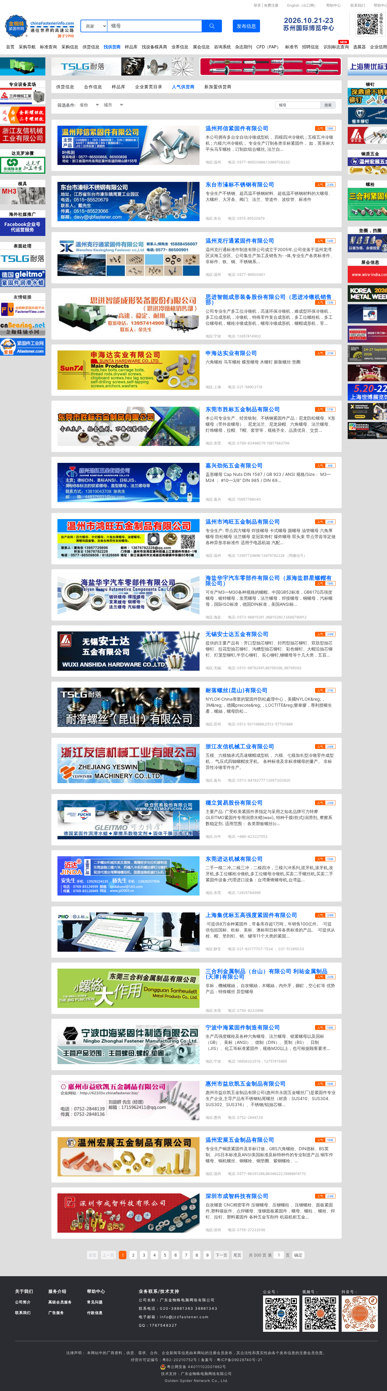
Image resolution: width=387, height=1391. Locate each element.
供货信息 (91, 46)
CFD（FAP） (268, 46)
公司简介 (23, 1302)
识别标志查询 (336, 46)
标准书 (291, 46)
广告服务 (56, 1312)
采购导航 (27, 46)
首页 (10, 46)
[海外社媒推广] (22, 226)
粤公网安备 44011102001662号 (196, 1366)
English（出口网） (302, 5)
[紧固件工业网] (22, 346)
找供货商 (112, 46)
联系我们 (357, 5)
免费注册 (271, 5)
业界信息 (179, 46)
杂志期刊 (243, 46)
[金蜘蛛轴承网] (22, 327)
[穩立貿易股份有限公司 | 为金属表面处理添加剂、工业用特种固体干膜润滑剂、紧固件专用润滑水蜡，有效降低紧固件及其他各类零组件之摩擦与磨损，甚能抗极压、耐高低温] (22, 278)
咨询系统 (222, 46)
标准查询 (48, 46)
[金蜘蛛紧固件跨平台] (22, 309)
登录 (257, 5)
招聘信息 (310, 46)
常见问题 (95, 1302)
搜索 (328, 105)
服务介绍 (57, 1291)
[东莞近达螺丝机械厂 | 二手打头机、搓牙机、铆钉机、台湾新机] (22, 114)
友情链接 (23, 296)
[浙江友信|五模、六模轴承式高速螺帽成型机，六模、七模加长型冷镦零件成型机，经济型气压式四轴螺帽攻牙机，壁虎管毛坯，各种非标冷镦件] (22, 134)
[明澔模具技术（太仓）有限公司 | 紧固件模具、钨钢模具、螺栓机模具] (22, 195)
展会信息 (201, 46)
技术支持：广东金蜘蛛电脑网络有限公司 (196, 1373)
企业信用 (378, 46)
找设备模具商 (154, 46)
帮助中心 (333, 5)
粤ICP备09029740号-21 (239, 1359)
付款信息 (95, 1312)
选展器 (359, 46)
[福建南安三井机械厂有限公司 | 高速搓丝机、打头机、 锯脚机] (22, 95)
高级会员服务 (60, 1302)
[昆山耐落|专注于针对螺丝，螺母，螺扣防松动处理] (22, 258)
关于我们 (24, 1291)
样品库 (131, 46)
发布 (246, 26)
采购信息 (69, 46)
